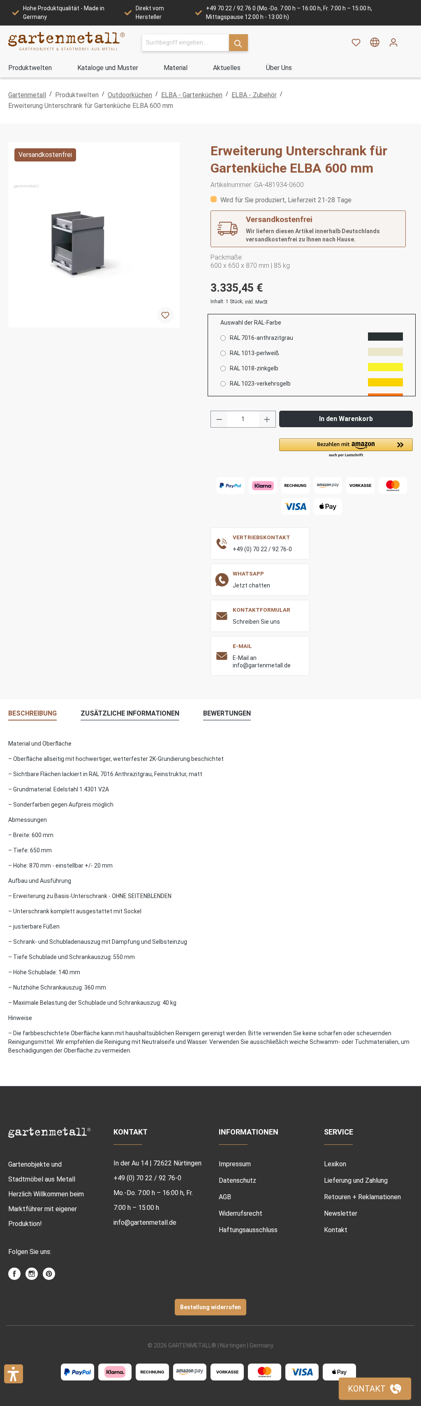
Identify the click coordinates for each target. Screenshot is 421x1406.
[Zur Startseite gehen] (66, 41)
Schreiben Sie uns (256, 621)
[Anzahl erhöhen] (267, 419)
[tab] (32, 714)
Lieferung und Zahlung (356, 1180)
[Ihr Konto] (393, 42)
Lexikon (335, 1164)
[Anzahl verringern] (219, 419)
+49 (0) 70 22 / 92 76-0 (262, 549)
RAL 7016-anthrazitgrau (261, 338)
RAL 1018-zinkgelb (254, 368)
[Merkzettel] (356, 42)
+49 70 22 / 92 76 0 (231, 8)
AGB (225, 1197)
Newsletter (340, 1213)
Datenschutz (237, 1180)
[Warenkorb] (408, 39)
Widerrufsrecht (240, 1213)
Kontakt (335, 1230)
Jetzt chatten (251, 585)
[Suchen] (238, 42)
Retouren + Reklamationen (362, 1197)
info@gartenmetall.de (144, 1222)
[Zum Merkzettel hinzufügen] (165, 315)
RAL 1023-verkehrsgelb (260, 383)
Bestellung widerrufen (210, 1307)
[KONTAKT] (375, 1389)
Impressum (235, 1164)
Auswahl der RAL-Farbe (250, 322)
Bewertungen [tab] (227, 713)
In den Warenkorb (346, 419)
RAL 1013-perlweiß (254, 353)
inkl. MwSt (256, 302)
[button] (346, 448)
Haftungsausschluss (248, 1230)
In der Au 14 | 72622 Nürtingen (157, 1163)
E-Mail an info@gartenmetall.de (262, 662)
